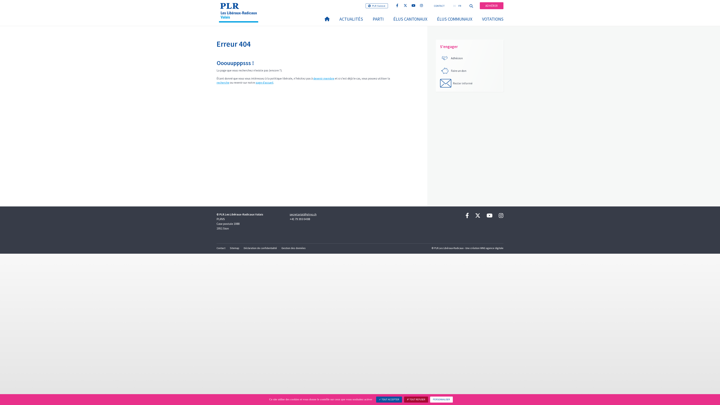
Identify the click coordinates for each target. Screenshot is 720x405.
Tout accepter (390, 399)
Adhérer (491, 6)
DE (454, 6)
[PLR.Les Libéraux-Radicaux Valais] (240, 7)
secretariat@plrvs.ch (303, 214)
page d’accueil (264, 82)
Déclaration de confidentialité (260, 248)
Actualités (351, 19)
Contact (439, 6)
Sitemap (234, 248)
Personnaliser (441, 399)
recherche (223, 82)
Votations (492, 19)
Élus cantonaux (410, 19)
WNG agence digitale (491, 248)
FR (459, 6)
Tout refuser (417, 399)
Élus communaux (454, 19)
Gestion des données (293, 248)
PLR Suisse (379, 6)
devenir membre (323, 78)
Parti (378, 19)
